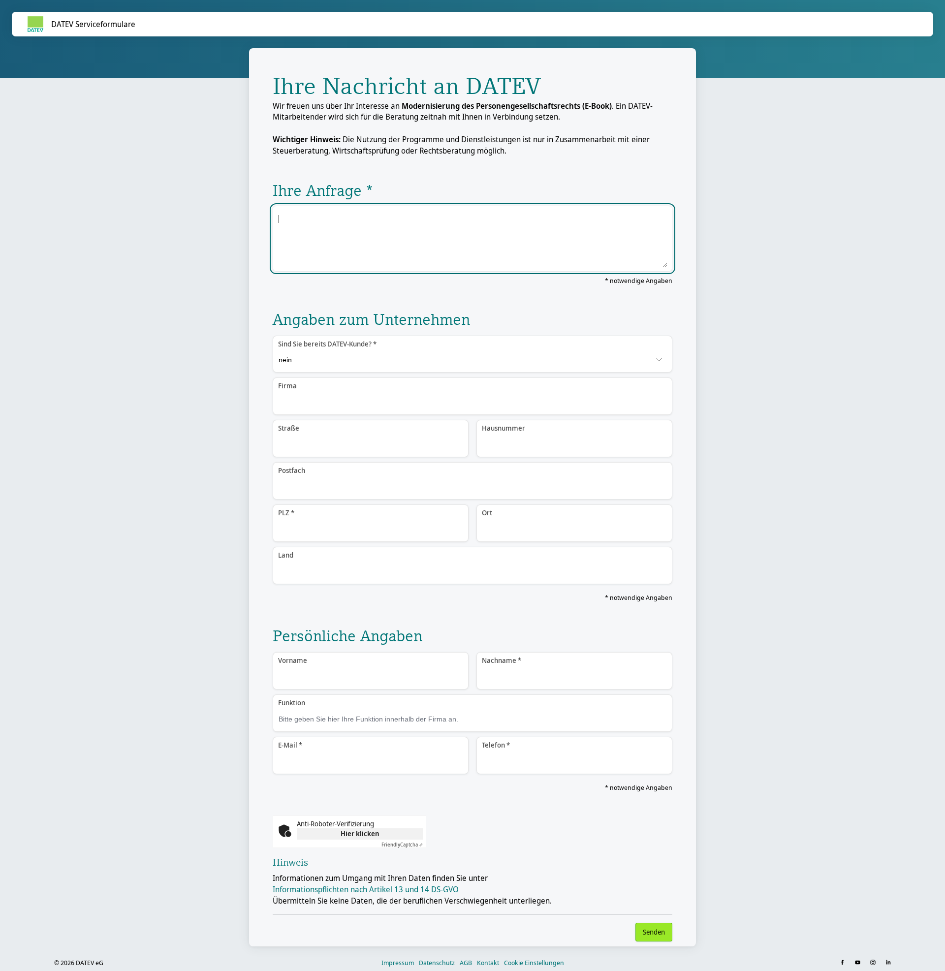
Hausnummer (503, 428)
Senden (654, 932)
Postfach (291, 470)
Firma (287, 385)
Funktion (291, 702)
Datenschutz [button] (437, 962)
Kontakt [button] (488, 962)
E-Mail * (290, 745)
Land (285, 555)
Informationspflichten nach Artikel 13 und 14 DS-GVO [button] (366, 889)
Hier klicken (360, 833)
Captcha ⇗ (402, 844)
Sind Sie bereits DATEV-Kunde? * (327, 343)
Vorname (292, 660)
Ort (487, 512)
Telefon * (496, 745)
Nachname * (501, 660)
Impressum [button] (397, 962)
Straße (288, 428)
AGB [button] (466, 962)
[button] (843, 963)
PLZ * (286, 512)
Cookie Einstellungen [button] (534, 962)
